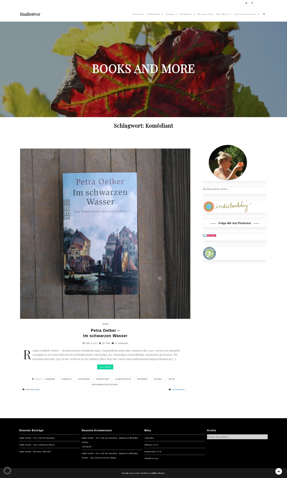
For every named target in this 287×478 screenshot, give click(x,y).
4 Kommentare (178, 389)
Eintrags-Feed (151, 444)
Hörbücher (186, 14)
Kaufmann (84, 379)
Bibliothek (154, 14)
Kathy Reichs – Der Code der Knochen (37, 437)
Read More (105, 367)
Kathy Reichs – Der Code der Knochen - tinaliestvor (105, 437)
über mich (222, 14)
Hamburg (67, 379)
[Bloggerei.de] (209, 235)
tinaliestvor (30, 14)
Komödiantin (123, 379)
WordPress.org (151, 458)
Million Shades (158, 473)
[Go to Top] (278, 471)
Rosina (158, 379)
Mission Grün (206, 14)
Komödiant (102, 379)
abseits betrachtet (245, 14)
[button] (7, 470)
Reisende (143, 379)
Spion (172, 379)
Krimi (105, 323)
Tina (107, 343)
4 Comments (121, 343)
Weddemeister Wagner (105, 384)
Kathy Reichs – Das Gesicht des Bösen (36, 444)
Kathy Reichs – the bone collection (35, 451)
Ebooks (170, 14)
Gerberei (50, 379)
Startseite (139, 14)
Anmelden (149, 437)
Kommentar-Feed (152, 451)
